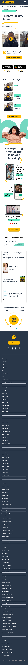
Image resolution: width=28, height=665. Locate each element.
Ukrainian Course (6, 559)
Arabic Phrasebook (6, 565)
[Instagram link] (19, 348)
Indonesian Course (6, 504)
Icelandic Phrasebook (7, 594)
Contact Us (4, 356)
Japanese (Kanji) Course (7, 510)
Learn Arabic (5, 388)
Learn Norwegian (6, 434)
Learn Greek (5, 408)
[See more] (25, 2)
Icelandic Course (6, 501)
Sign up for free (14, 229)
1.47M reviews (20, 71)
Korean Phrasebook (6, 609)
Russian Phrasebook (7, 629)
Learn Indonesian (6, 420)
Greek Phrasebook (6, 585)
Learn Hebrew (5, 411)
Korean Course (5, 516)
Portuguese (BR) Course (7, 530)
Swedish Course (5, 550)
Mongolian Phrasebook (7, 611)
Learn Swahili (5, 454)
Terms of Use (6, 660)
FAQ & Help (4, 359)
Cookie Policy (22, 660)
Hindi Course (5, 498)
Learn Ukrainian (6, 466)
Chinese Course (5, 475)
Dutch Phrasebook (6, 574)
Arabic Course (5, 472)
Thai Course (5, 553)
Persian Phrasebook (7, 617)
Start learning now (14, 116)
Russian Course (5, 536)
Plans (3, 364)
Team (3, 370)
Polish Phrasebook (6, 620)
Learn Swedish (5, 457)
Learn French (5, 6)
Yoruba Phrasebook (6, 655)
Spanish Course (5, 545)
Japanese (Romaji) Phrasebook (9, 606)
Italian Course (5, 507)
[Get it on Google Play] (20, 67)
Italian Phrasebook (6, 600)
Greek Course (5, 492)
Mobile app (4, 361)
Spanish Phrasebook (7, 638)
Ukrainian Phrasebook (7, 652)
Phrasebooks (5, 385)
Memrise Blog (5, 373)
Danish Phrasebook (6, 571)
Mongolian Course (6, 518)
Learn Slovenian (5, 449)
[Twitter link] (12, 348)
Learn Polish (5, 440)
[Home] (4, 52)
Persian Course (5, 524)
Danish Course (5, 478)
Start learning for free (14, 57)
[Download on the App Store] (7, 67)
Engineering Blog (6, 379)
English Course (5, 484)
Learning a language (7, 382)
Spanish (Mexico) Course (8, 542)
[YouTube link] (16, 348)
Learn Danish (5, 393)
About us (4, 353)
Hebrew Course (5, 495)
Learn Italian (5, 422)
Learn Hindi (4, 414)
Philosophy (4, 367)
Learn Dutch (5, 396)
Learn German (5, 405)
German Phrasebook (7, 582)
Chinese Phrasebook (7, 568)
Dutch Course (5, 481)
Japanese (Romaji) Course (8, 513)
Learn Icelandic (5, 417)
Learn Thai (4, 460)
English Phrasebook (6, 577)
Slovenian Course (6, 539)
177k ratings (7, 71)
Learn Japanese (5, 425)
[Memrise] (2, 2)
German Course (5, 489)
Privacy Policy (14, 660)
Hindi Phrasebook (6, 591)
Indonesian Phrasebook (7, 597)
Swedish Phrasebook (7, 643)
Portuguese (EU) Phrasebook (9, 626)
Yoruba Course (5, 562)
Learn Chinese (5, 390)
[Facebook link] (9, 348)
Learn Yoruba (5, 469)
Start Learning (10, 2)
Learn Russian (5, 446)
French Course (13, 6)
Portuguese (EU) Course (7, 533)
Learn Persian (5, 437)
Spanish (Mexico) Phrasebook (9, 635)
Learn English (5, 399)
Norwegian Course (6, 521)
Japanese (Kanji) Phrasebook (9, 603)
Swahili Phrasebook (6, 641)
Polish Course (5, 527)
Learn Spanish (5, 452)
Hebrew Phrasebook (7, 588)
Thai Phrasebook (6, 646)
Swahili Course (5, 548)
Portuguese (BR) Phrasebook (9, 623)
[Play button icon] (11, 39)
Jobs (3, 376)
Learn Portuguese (6, 443)
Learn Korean (5, 428)
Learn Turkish (5, 463)
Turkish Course (5, 556)
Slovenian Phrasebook (7, 632)
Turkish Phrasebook (7, 649)
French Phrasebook (22, 6)
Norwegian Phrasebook (7, 614)
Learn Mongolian (6, 431)
